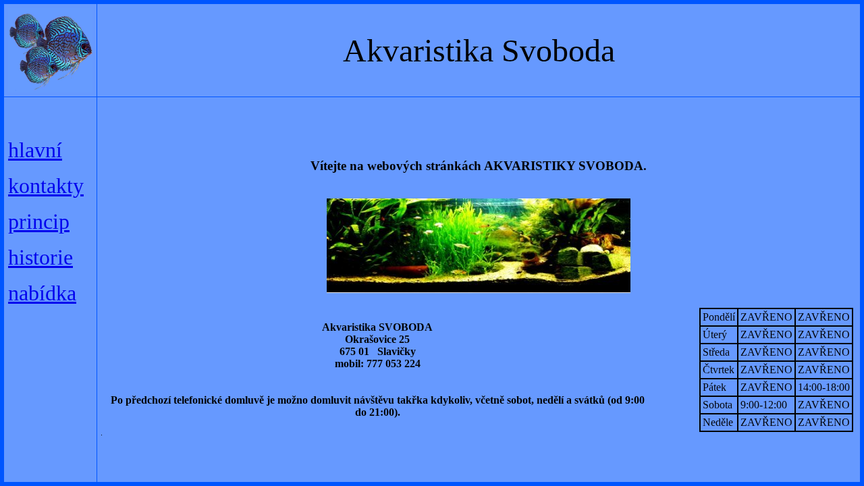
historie (40, 257)
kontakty (46, 185)
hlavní (35, 150)
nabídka (42, 293)
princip (39, 221)
